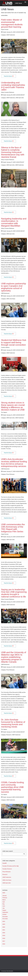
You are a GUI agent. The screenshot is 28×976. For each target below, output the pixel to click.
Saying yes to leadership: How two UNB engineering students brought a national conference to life (14, 593)
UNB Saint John (6, 883)
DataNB (4, 863)
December (5, 918)
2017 (3, 941)
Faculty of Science (7, 868)
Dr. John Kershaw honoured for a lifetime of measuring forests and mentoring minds (13, 723)
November (5, 916)
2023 (3, 924)
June (3, 906)
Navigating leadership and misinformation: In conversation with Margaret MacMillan (13, 222)
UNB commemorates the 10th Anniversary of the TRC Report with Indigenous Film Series (13, 528)
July (3, 908)
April (3, 901)
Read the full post (8, 76)
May (3, 904)
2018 (3, 938)
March (4, 899)
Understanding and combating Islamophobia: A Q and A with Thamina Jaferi (13, 86)
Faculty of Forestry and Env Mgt (10, 866)
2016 (3, 944)
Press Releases (6, 871)
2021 (3, 930)
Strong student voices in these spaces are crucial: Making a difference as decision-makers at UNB (13, 406)
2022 (3, 927)
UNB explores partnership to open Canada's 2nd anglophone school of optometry (13, 287)
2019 (3, 935)
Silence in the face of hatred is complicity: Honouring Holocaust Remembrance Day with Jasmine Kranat (12, 152)
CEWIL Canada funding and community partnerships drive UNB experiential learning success (12, 787)
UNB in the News (6, 880)
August (4, 910)
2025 (3, 892)
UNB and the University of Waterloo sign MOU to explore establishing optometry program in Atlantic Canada (13, 657)
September (5, 912)
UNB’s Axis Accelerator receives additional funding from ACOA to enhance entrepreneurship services (14, 462)
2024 (3, 921)
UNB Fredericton (6, 877)
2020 (3, 932)
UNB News (18, 3)
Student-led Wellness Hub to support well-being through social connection (13, 342)
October (4, 914)
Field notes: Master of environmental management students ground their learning (12, 23)
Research (4, 874)
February (4, 897)
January (4, 895)
